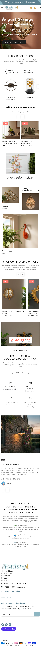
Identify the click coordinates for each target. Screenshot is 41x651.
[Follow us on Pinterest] (10, 624)
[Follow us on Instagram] (6, 624)
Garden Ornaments (28, 527)
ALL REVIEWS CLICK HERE (10, 479)
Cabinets (17, 537)
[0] (39, 8)
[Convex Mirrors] (10, 195)
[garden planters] (20, 231)
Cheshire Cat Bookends (26, 142)
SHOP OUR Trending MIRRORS (20, 262)
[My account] (35, 8)
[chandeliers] (30, 201)
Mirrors (5, 529)
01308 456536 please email (15, 587)
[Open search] (31, 8)
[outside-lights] (20, 434)
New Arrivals (12, 544)
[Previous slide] (2, 86)
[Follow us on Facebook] (2, 624)
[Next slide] (38, 86)
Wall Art (37, 527)
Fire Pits (12, 529)
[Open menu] (2, 8)
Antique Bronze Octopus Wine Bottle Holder (10, 142)
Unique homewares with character (22, 2)
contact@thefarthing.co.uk (15, 583)
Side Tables (11, 537)
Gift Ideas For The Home (20, 107)
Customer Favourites (24, 544)
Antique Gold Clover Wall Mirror (13, 312)
